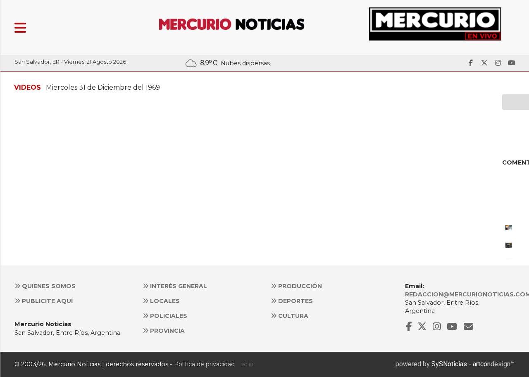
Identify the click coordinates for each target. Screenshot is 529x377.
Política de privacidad (204, 364)
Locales (164, 301)
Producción (299, 286)
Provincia (166, 330)
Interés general (177, 286)
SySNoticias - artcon (461, 364)
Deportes (294, 301)
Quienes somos (48, 286)
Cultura (292, 316)
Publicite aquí (46, 301)
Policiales (167, 316)
